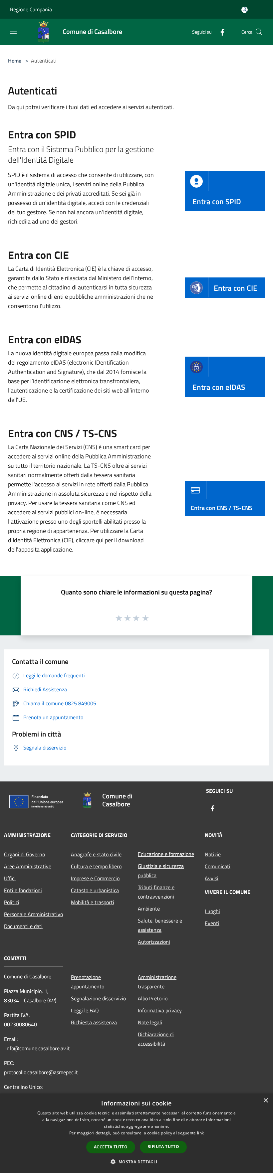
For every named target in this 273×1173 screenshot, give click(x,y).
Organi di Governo (24, 854)
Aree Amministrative (27, 866)
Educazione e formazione (166, 854)
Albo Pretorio (152, 998)
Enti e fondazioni (23, 890)
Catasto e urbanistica (95, 890)
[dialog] (136, 1133)
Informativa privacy (160, 1010)
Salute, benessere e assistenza (160, 925)
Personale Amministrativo (33, 914)
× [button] (265, 1100)
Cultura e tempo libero (96, 866)
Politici (11, 902)
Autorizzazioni (154, 942)
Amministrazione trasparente (157, 981)
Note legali (150, 1022)
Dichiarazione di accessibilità (156, 1039)
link (200, 1133)
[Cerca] (259, 32)
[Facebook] (219, 31)
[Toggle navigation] (13, 31)
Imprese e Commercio (95, 878)
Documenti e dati (23, 926)
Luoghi (212, 911)
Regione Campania (31, 9)
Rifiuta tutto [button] (163, 1146)
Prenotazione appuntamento (87, 981)
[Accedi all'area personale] (244, 10)
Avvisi (211, 878)
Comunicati (217, 866)
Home (14, 61)
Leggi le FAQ (85, 1010)
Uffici (10, 878)
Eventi (212, 923)
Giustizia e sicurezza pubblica (161, 870)
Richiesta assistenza (94, 1022)
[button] (136, 1161)
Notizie (213, 854)
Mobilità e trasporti (92, 902)
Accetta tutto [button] (111, 1147)
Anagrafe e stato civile (96, 854)
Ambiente (149, 909)
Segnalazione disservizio (98, 998)
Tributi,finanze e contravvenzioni (156, 892)
